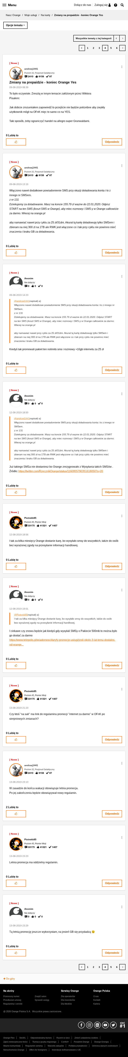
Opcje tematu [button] (14, 25)
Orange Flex (8, 1038)
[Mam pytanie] (117, 38)
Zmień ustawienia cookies (86, 1038)
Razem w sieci (63, 1038)
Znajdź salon (40, 996)
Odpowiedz (112, 141)
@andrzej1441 (22, 301)
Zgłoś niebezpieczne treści (15, 1042)
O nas (96, 996)
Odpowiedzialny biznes (41, 1038)
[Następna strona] (122, 48)
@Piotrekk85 (21, 614)
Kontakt (96, 1000)
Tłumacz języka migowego (44, 1042)
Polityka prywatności (78, 1046)
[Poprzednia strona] (82, 48)
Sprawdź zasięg (42, 1000)
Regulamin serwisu (34, 1046)
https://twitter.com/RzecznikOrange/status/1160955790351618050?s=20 (60, 471)
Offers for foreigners (38, 1050)
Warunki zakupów (56, 1046)
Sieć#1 (22, 1038)
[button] (121, 66)
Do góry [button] (10, 978)
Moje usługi (30, 15)
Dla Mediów (66, 1004)
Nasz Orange (13, 15)
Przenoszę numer (11, 996)
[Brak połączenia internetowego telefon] (122, 38)
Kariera (96, 1004)
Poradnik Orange (81, 1042)
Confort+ (65, 1042)
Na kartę (45, 15)
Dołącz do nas (82, 4)
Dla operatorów (68, 996)
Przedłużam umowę (12, 1000)
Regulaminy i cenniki (12, 1004)
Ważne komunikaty (11, 1046)
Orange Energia (101, 1042)
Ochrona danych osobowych (105, 1046)
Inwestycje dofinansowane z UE (66, 1050)
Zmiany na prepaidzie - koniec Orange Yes (42, 82)
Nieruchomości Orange (13, 1050)
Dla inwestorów (68, 1000)
